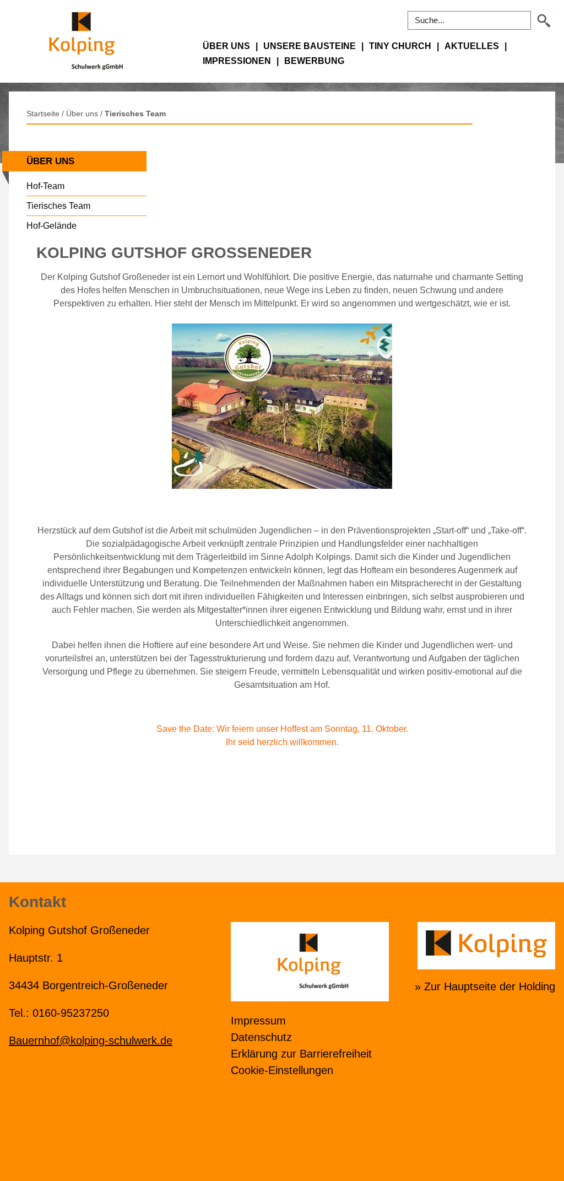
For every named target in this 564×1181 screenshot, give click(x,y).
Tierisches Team (135, 113)
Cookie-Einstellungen (282, 1070)
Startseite (42, 113)
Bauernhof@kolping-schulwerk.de (90, 1040)
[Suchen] (544, 21)
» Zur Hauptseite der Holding (485, 986)
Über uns (82, 113)
